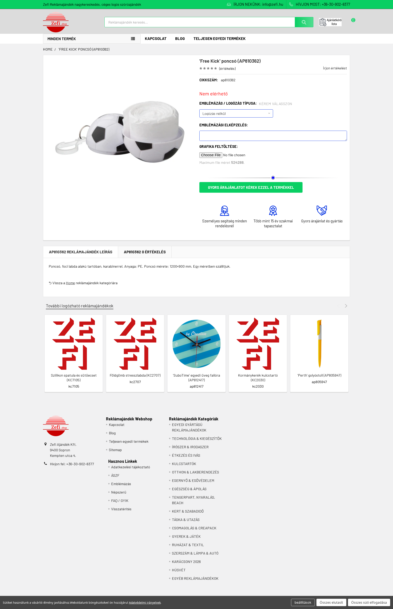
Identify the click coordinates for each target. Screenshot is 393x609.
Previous (339, 306)
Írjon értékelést (335, 68)
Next (345, 306)
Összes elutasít (331, 602)
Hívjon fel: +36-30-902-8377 (72, 464)
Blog (180, 38)
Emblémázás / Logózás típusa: (245, 103)
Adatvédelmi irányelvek (145, 602)
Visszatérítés (121, 509)
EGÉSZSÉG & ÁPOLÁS (189, 489)
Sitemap (115, 449)
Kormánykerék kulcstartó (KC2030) (258, 377)
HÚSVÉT (179, 570)
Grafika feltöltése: (218, 146)
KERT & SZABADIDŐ (188, 511)
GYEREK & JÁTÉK (186, 536)
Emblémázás (121, 483)
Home (70, 283)
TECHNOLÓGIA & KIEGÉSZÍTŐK (197, 438)
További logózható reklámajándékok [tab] (79, 305)
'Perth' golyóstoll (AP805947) (319, 375)
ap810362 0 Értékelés (145, 251)
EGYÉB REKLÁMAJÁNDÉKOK (195, 578)
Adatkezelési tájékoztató (130, 467)
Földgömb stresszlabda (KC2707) (135, 375)
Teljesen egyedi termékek (219, 38)
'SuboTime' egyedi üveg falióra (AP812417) (196, 377)
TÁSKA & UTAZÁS (186, 519)
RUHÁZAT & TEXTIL (188, 544)
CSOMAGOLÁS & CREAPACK (194, 528)
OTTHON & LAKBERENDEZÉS (195, 472)
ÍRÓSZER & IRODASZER (190, 447)
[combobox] (208, 22)
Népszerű (118, 492)
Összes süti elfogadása (369, 602)
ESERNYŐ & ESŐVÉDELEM (193, 480)
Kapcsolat (156, 38)
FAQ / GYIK (119, 500)
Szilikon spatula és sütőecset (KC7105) (74, 377)
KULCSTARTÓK (184, 463)
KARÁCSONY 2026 (186, 561)
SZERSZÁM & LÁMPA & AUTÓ (195, 553)
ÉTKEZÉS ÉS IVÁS (186, 455)
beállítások (303, 602)
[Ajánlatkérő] (334, 22)
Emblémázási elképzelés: (223, 125)
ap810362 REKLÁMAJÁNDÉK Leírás (80, 251)
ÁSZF (115, 475)
